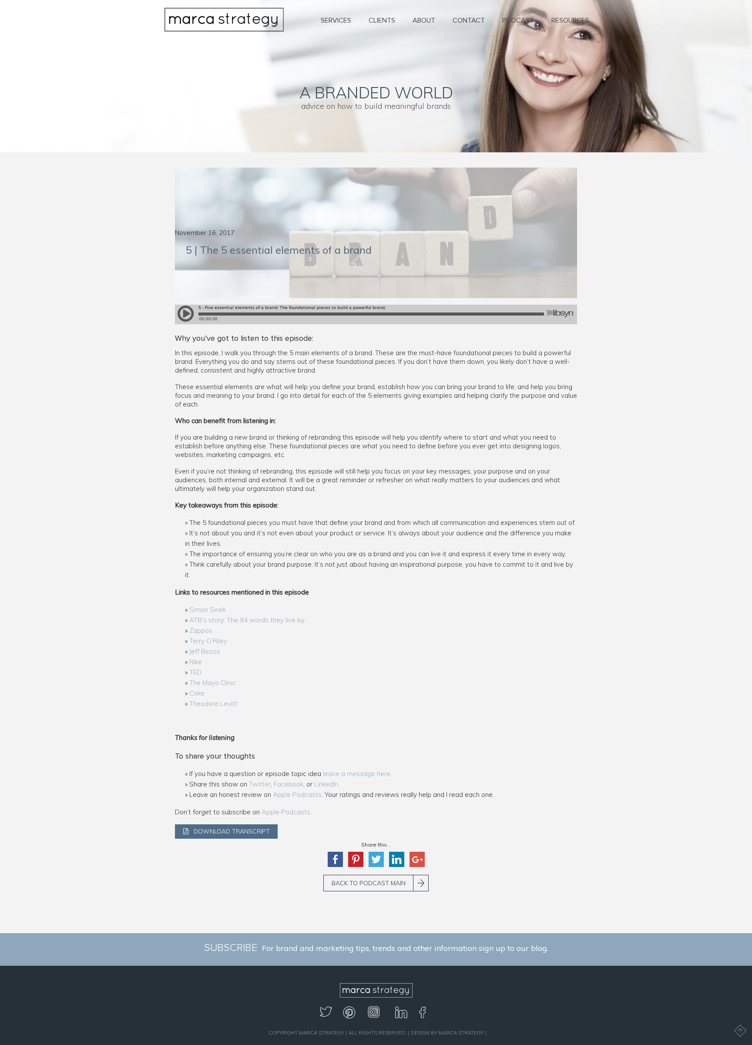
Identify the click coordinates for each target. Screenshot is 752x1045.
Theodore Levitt (213, 703)
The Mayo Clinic (212, 683)
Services (336, 20)
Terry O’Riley (208, 641)
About (424, 20)
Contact (469, 20)
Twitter (260, 784)
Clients (382, 20)
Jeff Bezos (204, 651)
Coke (197, 693)
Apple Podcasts (297, 794)
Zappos (200, 630)
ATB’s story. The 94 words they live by (247, 620)
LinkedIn (326, 784)
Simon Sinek (207, 609)
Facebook (288, 784)
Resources (570, 20)
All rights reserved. (377, 1033)
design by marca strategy (447, 1033)
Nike (195, 662)
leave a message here (356, 773)
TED (195, 672)
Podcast (518, 20)
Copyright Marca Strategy (306, 1033)
